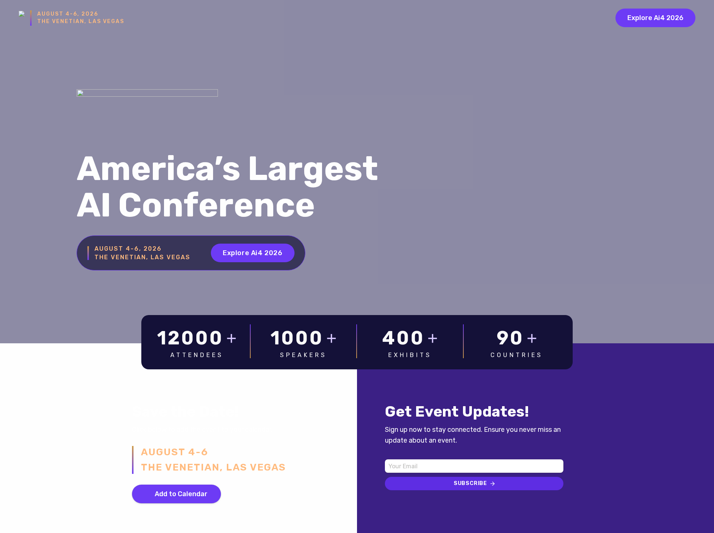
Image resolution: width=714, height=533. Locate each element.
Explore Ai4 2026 (655, 18)
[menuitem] (648, 18)
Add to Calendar (181, 494)
